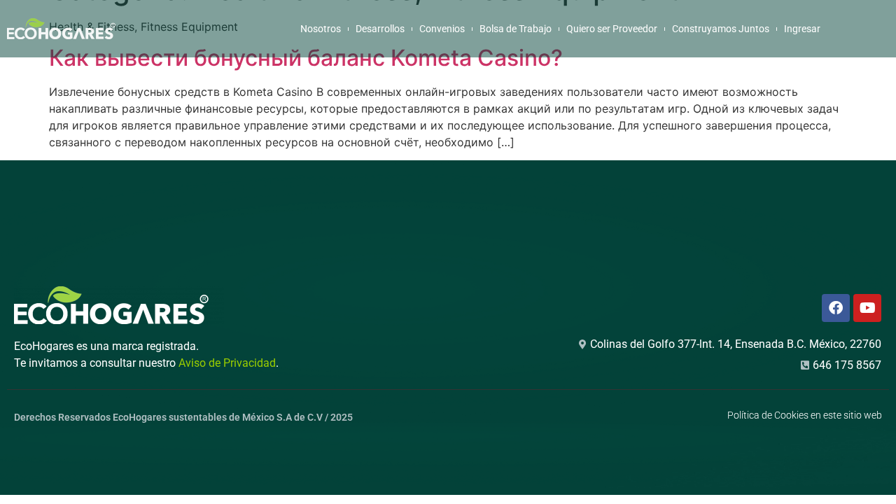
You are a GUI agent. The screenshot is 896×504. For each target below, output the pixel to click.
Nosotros (320, 28)
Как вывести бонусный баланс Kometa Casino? (306, 57)
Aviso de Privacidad (227, 363)
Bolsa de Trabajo (515, 28)
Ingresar (802, 28)
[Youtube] (867, 308)
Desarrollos (380, 28)
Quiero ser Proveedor (611, 28)
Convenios (442, 28)
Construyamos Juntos (720, 28)
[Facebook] (836, 308)
